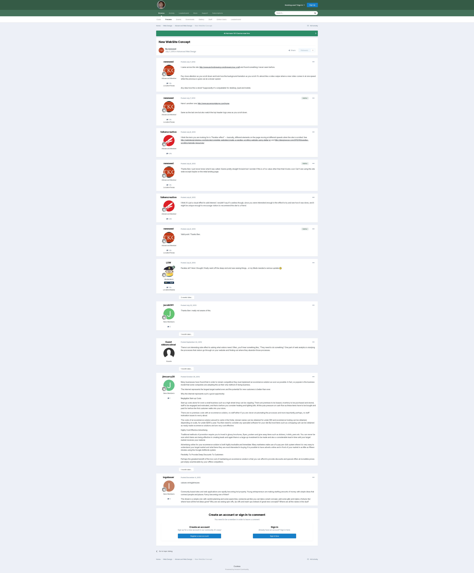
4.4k (170, 153)
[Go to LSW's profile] (169, 271)
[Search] (315, 13)
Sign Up (312, 5)
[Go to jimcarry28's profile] (169, 385)
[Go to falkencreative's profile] (169, 140)
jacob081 (168, 305)
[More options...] (313, 61)
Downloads (190, 19)
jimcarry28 (168, 376)
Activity (171, 13)
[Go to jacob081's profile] (169, 313)
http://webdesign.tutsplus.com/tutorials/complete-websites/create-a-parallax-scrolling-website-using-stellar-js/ (226, 140)
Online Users (222, 19)
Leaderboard (236, 19)
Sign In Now (274, 536)
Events (178, 19)
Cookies (237, 566)
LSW (168, 262)
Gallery (201, 19)
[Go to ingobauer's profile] (169, 486)
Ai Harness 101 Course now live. (237, 33)
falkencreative (168, 132)
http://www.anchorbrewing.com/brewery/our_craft (219, 67)
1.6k (169, 287)
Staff (210, 19)
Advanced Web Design (186, 51)
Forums (168, 19)
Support (205, 13)
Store (195, 13)
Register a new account (199, 536)
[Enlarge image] (280, 268)
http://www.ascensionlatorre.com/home (213, 103)
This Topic (305, 13)
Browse (161, 13)
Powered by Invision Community (237, 569)
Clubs (159, 19)
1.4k (169, 83)
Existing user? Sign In (294, 5)
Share (293, 50)
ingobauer (168, 477)
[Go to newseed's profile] (161, 50)
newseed (172, 49)
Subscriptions (217, 13)
